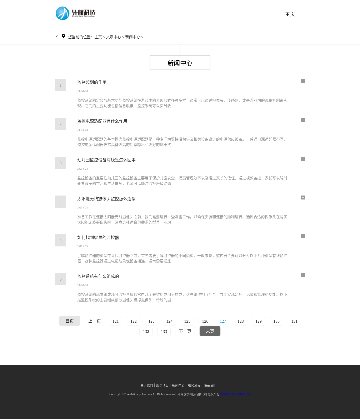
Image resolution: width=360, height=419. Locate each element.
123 (151, 321)
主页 (290, 14)
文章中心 (113, 37)
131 (294, 321)
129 (258, 321)
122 (133, 321)
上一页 (94, 321)
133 (164, 331)
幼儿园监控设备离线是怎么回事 (106, 160)
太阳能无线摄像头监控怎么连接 (106, 199)
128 (241, 321)
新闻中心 (132, 37)
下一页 (185, 331)
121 (115, 321)
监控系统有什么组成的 (98, 276)
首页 (69, 321)
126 (205, 321)
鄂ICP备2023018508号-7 (235, 394)
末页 (210, 331)
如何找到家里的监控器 (98, 237)
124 (169, 321)
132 (146, 331)
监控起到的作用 (91, 82)
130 (276, 321)
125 (187, 321)
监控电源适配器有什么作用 (102, 121)
